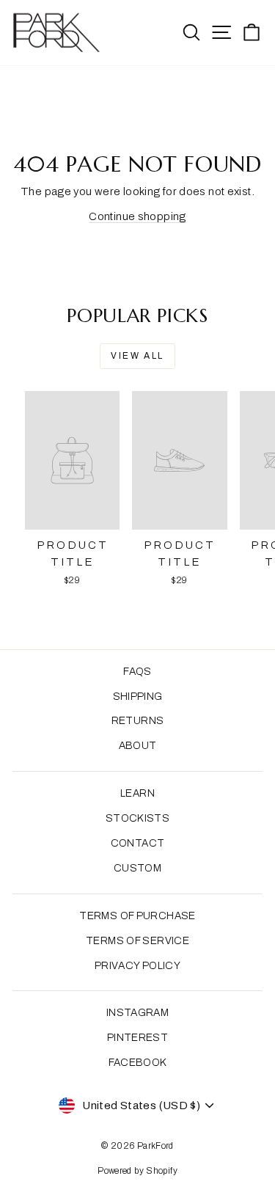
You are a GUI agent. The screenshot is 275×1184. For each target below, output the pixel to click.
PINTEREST (137, 1037)
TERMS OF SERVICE (137, 940)
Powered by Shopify (137, 1171)
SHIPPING (138, 696)
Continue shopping (137, 216)
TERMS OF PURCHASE (137, 915)
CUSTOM (137, 868)
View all (137, 356)
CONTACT (138, 843)
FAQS (137, 671)
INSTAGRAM (137, 1012)
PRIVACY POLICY (137, 965)
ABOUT (138, 745)
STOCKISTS (137, 818)
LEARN (137, 793)
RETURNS (137, 720)
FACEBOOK (138, 1062)
